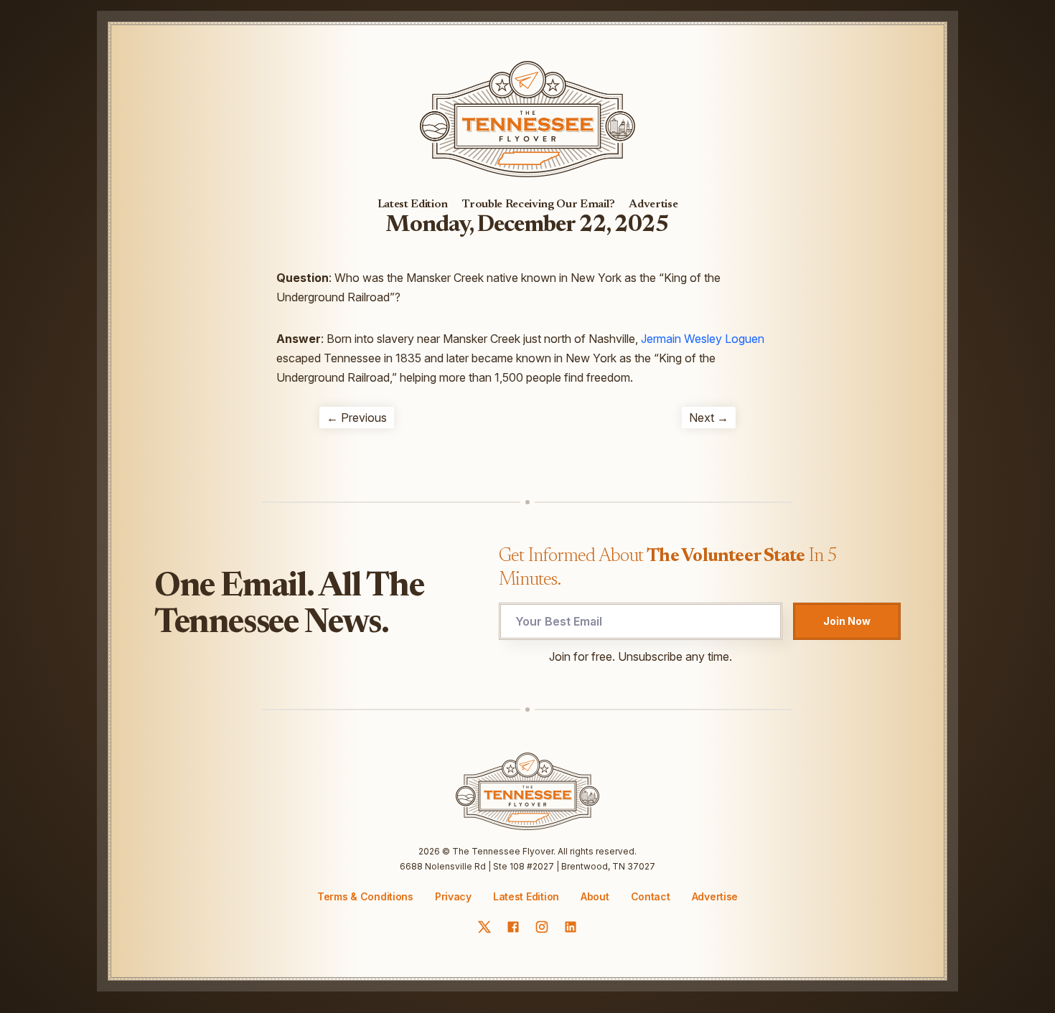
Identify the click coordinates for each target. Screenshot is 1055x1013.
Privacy (453, 896)
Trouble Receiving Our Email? (538, 204)
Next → (708, 417)
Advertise (653, 204)
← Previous (357, 417)
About (595, 897)
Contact (650, 897)
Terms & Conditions (365, 896)
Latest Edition (413, 204)
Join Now (847, 621)
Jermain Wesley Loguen (702, 338)
